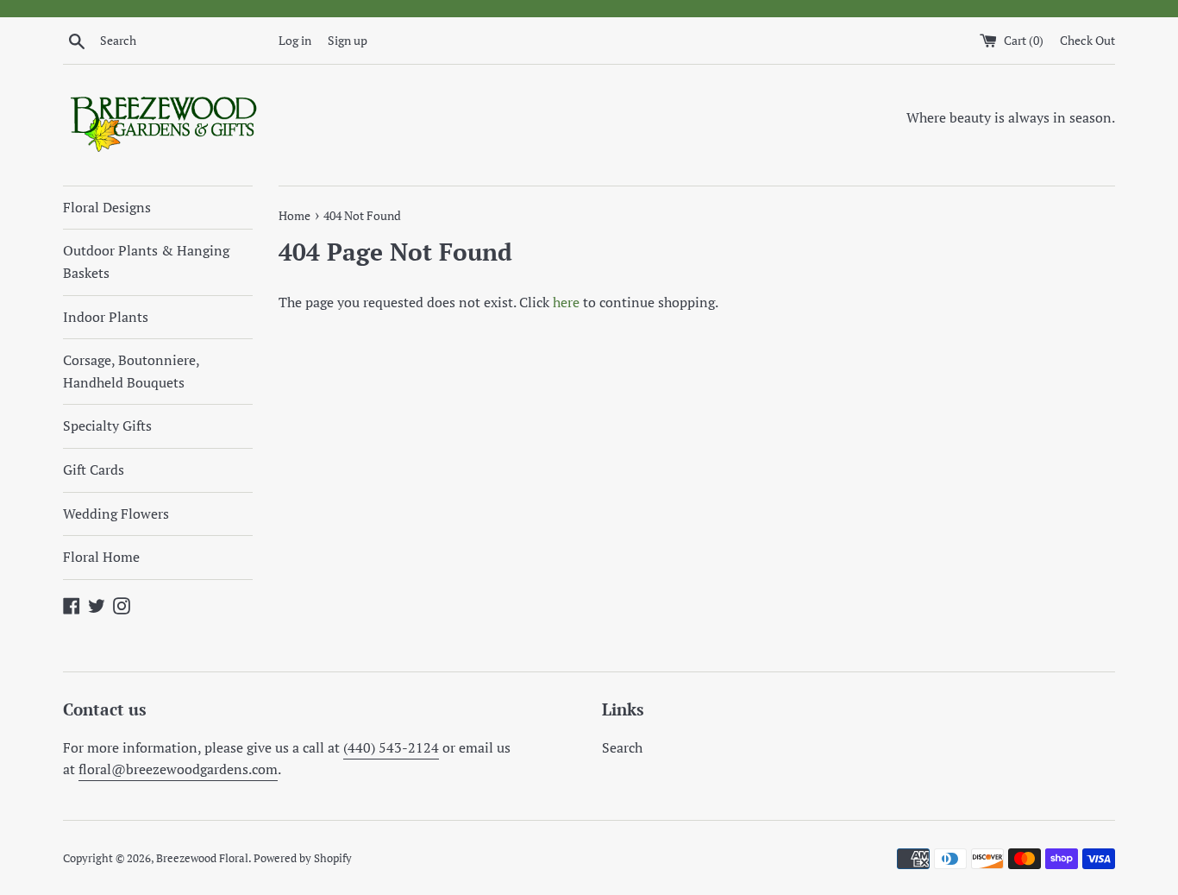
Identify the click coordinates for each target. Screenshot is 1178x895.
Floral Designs (107, 207)
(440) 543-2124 (391, 747)
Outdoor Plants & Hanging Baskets (146, 261)
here (566, 302)
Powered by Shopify (303, 858)
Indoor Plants (105, 316)
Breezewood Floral (202, 858)
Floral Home (101, 556)
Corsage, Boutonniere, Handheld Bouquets (131, 371)
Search (622, 747)
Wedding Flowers (116, 513)
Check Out (1087, 40)
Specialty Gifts (107, 425)
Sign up (347, 40)
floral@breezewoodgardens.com (178, 768)
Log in (295, 40)
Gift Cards (93, 469)
